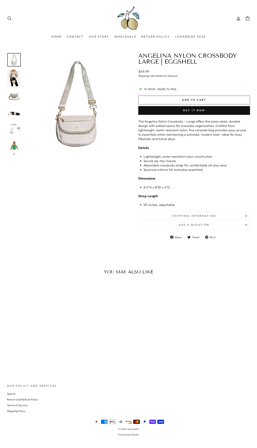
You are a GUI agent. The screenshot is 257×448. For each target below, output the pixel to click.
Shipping (143, 75)
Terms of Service (17, 405)
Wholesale (125, 36)
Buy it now (194, 110)
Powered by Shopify (128, 434)
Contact (75, 36)
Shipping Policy (16, 411)
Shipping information (194, 215)
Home (56, 36)
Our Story (99, 36)
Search (11, 393)
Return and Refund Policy (22, 399)
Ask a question (194, 224)
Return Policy (155, 36)
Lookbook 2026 (190, 36)
